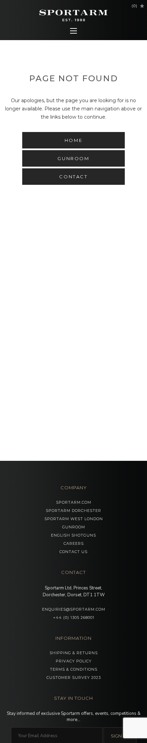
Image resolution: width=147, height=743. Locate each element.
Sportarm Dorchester (73, 510)
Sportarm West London (73, 518)
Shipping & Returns (74, 652)
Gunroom (73, 158)
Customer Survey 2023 (73, 677)
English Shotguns (73, 535)
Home (73, 140)
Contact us (73, 551)
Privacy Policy (74, 661)
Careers (74, 543)
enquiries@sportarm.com (73, 609)
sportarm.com (73, 502)
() (134, 5)
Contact (73, 176)
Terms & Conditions (73, 669)
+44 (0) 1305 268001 (73, 617)
